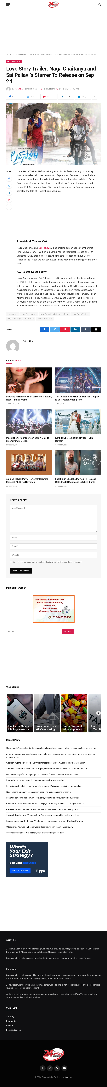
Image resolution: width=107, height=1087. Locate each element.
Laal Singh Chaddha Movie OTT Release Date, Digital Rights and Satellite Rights (75, 480)
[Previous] (8, 713)
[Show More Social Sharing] (94, 97)
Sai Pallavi (44, 247)
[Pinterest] (9, 200)
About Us (10, 1025)
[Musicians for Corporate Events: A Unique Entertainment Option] (29, 421)
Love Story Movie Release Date (54, 314)
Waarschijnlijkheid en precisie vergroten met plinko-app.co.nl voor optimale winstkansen (45, 763)
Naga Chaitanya (14, 319)
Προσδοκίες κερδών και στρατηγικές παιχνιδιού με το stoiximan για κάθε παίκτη (42, 774)
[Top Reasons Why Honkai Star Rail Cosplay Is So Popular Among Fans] (78, 380)
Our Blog (10, 1017)
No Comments (49, 89)
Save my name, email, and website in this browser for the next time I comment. (47, 562)
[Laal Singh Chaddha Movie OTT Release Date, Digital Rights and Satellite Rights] (78, 462)
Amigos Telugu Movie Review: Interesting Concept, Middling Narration (27, 480)
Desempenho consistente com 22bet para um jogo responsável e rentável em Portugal (44, 821)
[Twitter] (9, 185)
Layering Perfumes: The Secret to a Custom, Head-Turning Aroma (29, 398)
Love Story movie (29, 314)
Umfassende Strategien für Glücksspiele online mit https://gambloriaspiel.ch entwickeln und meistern (51, 748)
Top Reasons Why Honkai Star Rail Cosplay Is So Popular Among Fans (77, 398)
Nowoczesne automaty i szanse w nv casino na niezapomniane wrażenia (38, 792)
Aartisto (68, 1077)
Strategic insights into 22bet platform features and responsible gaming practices (42, 815)
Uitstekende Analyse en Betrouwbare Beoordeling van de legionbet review (39, 827)
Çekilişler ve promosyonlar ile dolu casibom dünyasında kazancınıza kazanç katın (42, 809)
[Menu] (8, 4)
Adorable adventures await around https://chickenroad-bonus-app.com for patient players (46, 769)
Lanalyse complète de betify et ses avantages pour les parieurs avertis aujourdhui (42, 798)
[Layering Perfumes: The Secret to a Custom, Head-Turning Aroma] (29, 380)
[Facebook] (9, 178)
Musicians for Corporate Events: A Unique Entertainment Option (27, 439)
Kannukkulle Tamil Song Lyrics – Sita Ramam (74, 439)
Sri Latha (19, 89)
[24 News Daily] (53, 4)
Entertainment (14, 62)
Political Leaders (13, 1030)
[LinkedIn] (9, 193)
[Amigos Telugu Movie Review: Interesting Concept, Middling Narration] (29, 462)
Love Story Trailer (80, 314)
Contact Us (11, 1021)
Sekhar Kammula (44, 319)
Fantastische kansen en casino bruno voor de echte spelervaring (35, 780)
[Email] (9, 207)
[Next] (98, 713)
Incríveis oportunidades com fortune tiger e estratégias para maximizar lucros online (44, 786)
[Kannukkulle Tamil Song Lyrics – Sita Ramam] (78, 421)
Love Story (12, 314)
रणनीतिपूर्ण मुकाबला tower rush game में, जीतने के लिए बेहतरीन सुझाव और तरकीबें (35, 833)
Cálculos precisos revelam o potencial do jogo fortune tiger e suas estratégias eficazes (45, 804)
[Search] (99, 4)
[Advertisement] (53, 31)
